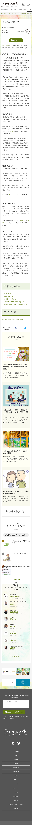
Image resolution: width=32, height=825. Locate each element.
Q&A (16, 776)
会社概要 (16, 784)
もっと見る (15, 579)
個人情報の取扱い (16, 796)
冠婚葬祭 (16, 763)
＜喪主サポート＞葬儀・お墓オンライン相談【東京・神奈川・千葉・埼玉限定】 (15, 412)
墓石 (3, 45)
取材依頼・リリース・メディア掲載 (16, 804)
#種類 (21, 319)
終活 (16, 755)
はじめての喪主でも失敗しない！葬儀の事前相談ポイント (15, 492)
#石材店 (4, 319)
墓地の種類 (7, 293)
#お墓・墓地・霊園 (13, 319)
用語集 (16, 780)
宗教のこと (16, 767)
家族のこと (16, 771)
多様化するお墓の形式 (10, 299)
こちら (10, 718)
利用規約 (16, 792)
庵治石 (21, 220)
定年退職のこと (4, 9)
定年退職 (16, 751)
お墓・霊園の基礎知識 (9, 27)
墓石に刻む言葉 (8, 296)
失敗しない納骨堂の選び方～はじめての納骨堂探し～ (15, 452)
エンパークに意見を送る (15, 712)
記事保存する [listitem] (17, 40)
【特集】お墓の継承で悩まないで (14, 302)
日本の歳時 (13, 9)
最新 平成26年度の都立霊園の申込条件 (15, 304)
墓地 (7, 45)
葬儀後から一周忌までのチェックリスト (21, 567)
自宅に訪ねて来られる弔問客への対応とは (21, 541)
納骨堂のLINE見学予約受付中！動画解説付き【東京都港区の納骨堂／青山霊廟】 (15, 367)
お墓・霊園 (20, 13)
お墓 (7, 79)
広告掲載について (16, 808)
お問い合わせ (16, 800)
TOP (2, 13)
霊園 (11, 131)
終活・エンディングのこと (10, 13)
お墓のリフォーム (14, 194)
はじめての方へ (16, 788)
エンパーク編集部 (20, 31)
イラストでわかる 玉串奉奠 (19, 553)
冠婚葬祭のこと (22, 9)
